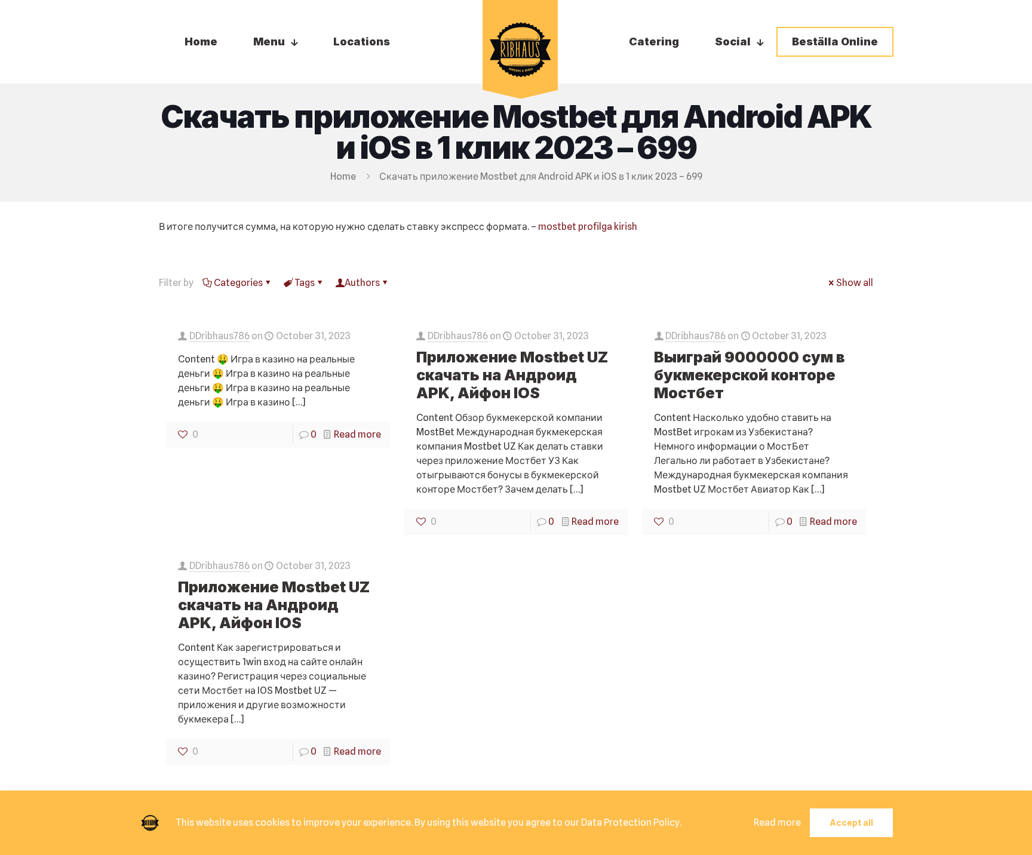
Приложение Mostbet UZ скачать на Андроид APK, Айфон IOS (512, 375)
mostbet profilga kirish (587, 226)
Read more (357, 434)
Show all (854, 282)
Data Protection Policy (630, 822)
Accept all (851, 822)
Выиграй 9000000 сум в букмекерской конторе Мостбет (749, 375)
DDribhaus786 (219, 336)
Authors (362, 282)
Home (343, 176)
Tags (304, 282)
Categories (238, 282)
